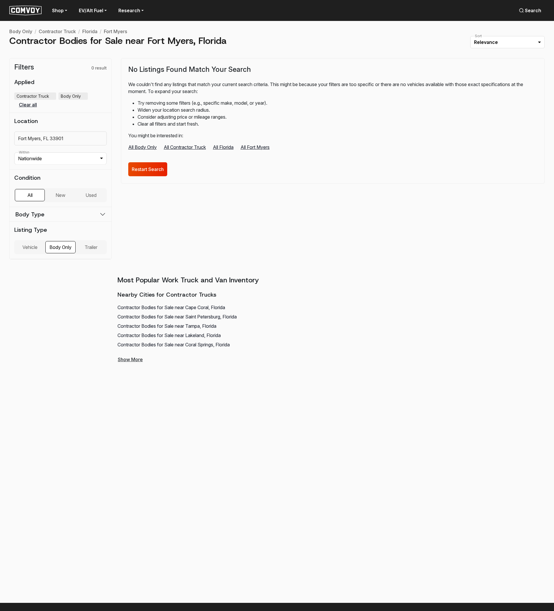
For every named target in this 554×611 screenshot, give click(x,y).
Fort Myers (115, 31)
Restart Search (148, 169)
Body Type (29, 214)
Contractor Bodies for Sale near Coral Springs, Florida (173, 345)
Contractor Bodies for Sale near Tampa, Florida (166, 326)
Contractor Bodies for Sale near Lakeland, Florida (169, 335)
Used (91, 195)
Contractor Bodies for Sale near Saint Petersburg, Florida (177, 317)
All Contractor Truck (185, 147)
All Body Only (142, 147)
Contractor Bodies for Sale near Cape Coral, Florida (171, 307)
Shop (58, 10)
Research (129, 10)
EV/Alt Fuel (91, 10)
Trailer (91, 247)
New (60, 195)
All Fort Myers (255, 147)
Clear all (28, 105)
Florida (89, 31)
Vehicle (30, 247)
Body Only (20, 31)
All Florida (223, 147)
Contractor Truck (57, 31)
